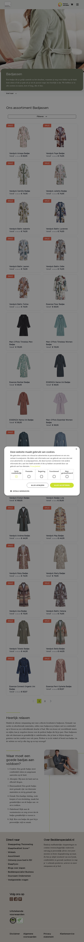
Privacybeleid (35, 466)
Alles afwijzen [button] (37, 485)
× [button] (76, 449)
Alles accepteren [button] (62, 485)
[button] (19, 491)
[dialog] (42, 471)
